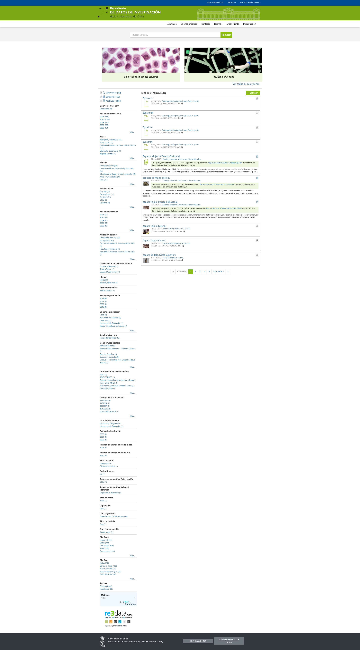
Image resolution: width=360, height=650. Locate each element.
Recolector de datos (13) (110, 338)
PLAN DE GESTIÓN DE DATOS (229, 641)
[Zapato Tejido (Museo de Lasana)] (146, 207)
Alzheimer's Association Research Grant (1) (117, 385)
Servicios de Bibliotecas (249, 3)
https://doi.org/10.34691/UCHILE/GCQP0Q (223, 208)
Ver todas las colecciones (246, 83)
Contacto (205, 23)
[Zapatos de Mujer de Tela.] (146, 183)
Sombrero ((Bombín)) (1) (109, 266)
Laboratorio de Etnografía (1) (111, 323)
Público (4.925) (106, 586)
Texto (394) (104, 548)
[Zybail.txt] (146, 147)
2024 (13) (104, 220)
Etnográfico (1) (106, 463)
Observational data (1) (109, 466)
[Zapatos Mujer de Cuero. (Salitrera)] (146, 161)
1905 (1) (103, 447)
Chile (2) (103, 314)
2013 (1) (103, 307)
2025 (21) (104, 217)
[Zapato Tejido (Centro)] (146, 246)
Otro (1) (103, 508)
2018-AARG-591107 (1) (109, 411)
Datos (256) (104, 563)
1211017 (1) (105, 406)
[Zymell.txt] (146, 132)
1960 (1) (103, 455)
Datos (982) (104, 542)
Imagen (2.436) (106, 540)
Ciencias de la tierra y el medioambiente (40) (118, 174)
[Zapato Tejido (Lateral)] (146, 231)
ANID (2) (103, 374)
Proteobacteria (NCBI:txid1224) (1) (113, 516)
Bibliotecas (232, 3)
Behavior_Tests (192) (108, 566)
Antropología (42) (107, 240)
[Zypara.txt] (146, 118)
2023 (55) (104, 223)
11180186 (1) (105, 400)
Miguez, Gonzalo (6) (108, 153)
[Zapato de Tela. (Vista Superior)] (146, 260)
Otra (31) (103, 179)
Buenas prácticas (189, 23)
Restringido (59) (106, 589)
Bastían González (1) (108, 354)
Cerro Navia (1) (106, 320)
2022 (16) (104, 226)
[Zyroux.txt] (146, 103)
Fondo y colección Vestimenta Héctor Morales (182, 159)
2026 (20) (104, 214)
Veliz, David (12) (106, 142)
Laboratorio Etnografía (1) (110, 423)
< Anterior (182, 271)
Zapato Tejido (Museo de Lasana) (176, 229)
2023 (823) (104, 125)
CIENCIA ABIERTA (198, 641)
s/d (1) (102, 474)
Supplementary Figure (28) (110, 571)
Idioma (217, 23)
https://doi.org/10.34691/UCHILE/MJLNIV (225, 163)
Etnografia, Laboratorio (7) (110, 151)
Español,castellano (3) (109, 282)
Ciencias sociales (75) (108, 165)
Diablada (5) (105, 202)
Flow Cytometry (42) (108, 568)
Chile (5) (103, 200)
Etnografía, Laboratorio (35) (111, 139)
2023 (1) (103, 298)
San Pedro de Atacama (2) (110, 317)
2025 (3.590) (105, 119)
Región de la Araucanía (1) (110, 492)
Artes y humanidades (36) (110, 177)
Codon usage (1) (106, 532)
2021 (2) (103, 301)
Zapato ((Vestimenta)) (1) (110, 272)
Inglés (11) (104, 280)
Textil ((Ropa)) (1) (107, 269)
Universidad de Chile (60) (110, 237)
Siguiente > (218, 271)
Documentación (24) (108, 574)
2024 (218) (104, 122)
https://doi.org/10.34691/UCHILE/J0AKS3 (217, 184)
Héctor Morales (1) (107, 290)
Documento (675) (107, 545)
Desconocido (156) (107, 551)
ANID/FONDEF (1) (107, 377)
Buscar (227, 34)
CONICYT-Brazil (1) (107, 388)
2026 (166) (104, 116)
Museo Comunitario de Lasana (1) (113, 326)
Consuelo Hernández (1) (109, 357)
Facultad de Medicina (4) (110, 249)
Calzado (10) (105, 191)
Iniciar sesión (249, 23)
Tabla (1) (103, 500)
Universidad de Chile (215, 3)
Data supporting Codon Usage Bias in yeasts (180, 101)
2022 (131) (104, 128)
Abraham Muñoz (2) (107, 345)
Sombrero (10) (105, 197)
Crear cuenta (233, 23)
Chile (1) (103, 482)
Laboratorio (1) (106, 108)
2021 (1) (103, 437)
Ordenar (253, 92)
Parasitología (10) (107, 194)
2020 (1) (103, 304)
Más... (132, 132)
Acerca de (172, 23)
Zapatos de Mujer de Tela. (173, 258)
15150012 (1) (105, 408)
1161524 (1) (105, 403)
